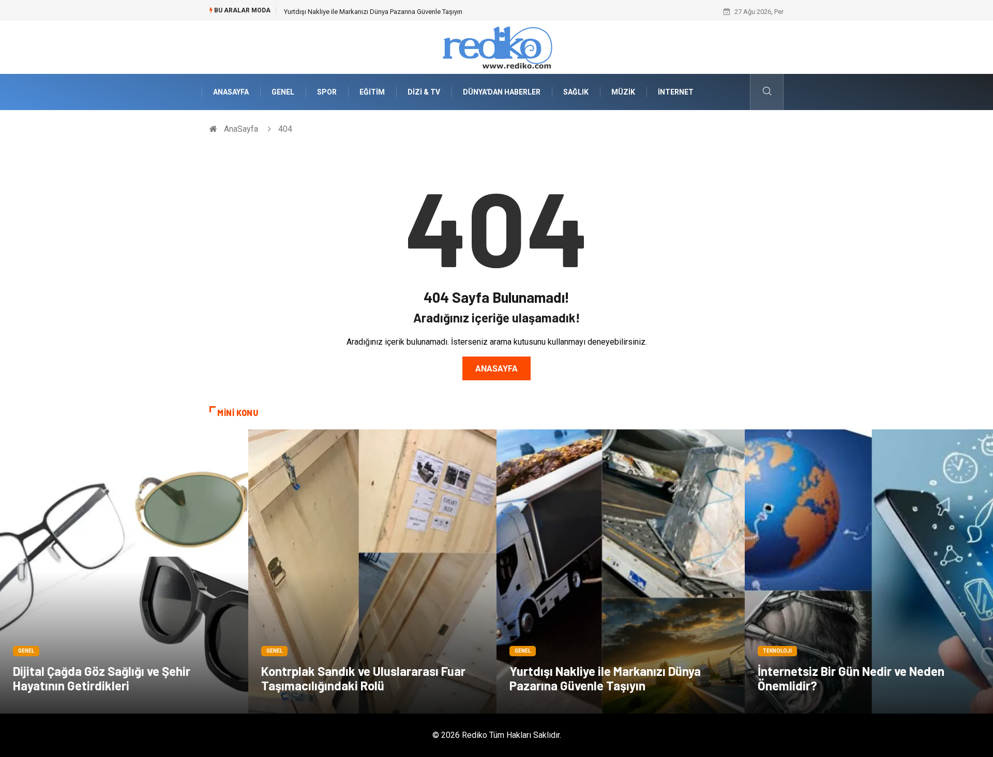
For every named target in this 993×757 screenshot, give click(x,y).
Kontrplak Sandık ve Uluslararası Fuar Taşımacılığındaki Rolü (363, 678)
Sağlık (576, 92)
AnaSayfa (231, 92)
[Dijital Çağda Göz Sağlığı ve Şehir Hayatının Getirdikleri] (124, 571)
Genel (283, 92)
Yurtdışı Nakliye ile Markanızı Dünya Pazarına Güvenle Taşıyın (605, 678)
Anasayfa (496, 369)
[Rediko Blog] (496, 47)
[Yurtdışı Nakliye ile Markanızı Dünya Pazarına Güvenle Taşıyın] (620, 571)
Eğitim (372, 92)
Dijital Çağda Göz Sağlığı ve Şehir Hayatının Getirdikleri (101, 678)
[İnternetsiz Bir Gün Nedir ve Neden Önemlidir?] (869, 571)
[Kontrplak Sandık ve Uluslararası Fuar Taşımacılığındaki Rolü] (372, 571)
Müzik (623, 92)
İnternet (676, 92)
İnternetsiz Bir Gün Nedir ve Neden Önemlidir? (351, 12)
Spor (327, 92)
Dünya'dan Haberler (501, 92)
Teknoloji (777, 651)
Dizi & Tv (424, 92)
